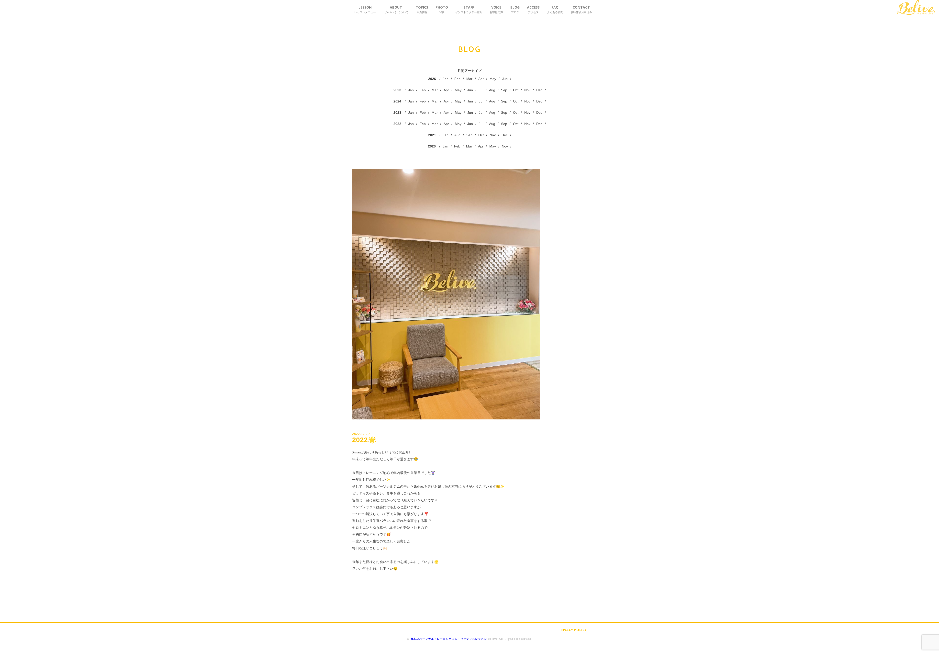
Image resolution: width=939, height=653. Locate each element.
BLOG (515, 9)
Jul (481, 90)
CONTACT (581, 9)
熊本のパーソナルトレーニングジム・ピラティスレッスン (449, 639)
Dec (539, 90)
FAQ (555, 9)
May (493, 79)
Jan (445, 79)
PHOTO (442, 9)
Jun (505, 79)
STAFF (468, 9)
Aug (492, 90)
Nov (527, 90)
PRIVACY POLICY (573, 630)
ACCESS (533, 9)
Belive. (916, 7)
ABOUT (395, 9)
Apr (481, 79)
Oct (515, 90)
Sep (504, 90)
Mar (469, 79)
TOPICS (422, 9)
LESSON (365, 9)
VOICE (496, 9)
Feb (457, 79)
